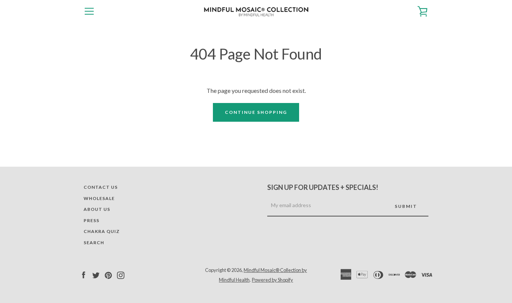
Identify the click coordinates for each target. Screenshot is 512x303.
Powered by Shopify (272, 280)
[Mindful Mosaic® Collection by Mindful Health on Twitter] (96, 274)
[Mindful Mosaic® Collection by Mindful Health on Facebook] (83, 274)
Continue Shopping (256, 112)
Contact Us (101, 187)
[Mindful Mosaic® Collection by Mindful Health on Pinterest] (108, 274)
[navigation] (89, 11)
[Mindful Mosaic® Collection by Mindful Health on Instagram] (120, 274)
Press (91, 220)
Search (94, 242)
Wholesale (99, 198)
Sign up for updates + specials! (322, 187)
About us (97, 209)
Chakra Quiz (102, 231)
